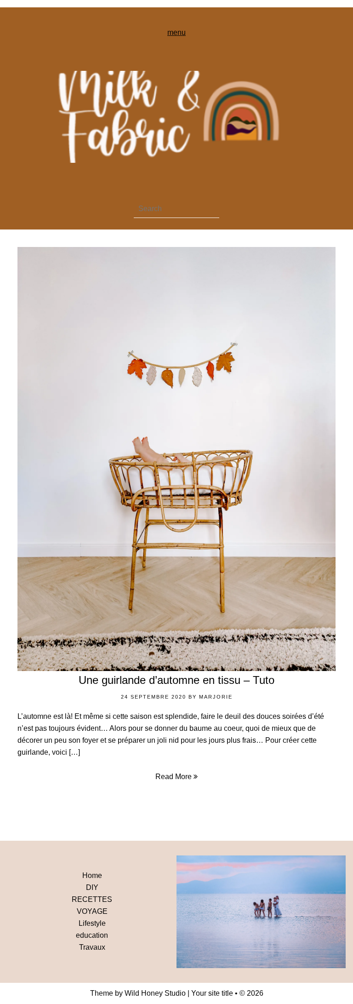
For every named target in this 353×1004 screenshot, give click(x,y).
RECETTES (92, 899)
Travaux (92, 947)
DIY (92, 887)
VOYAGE (92, 911)
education (92, 935)
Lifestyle (92, 923)
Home (92, 875)
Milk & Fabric (176, 117)
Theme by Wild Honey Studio (138, 993)
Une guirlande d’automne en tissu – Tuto (176, 680)
